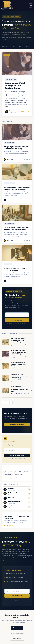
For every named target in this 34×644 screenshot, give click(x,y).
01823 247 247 (17, 638)
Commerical (27, 46)
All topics (12, 46)
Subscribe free (17, 320)
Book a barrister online (17, 424)
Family (19, 46)
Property (26, 471)
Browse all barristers (17, 633)
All (5, 471)
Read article (23, 111)
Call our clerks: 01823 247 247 (17, 429)
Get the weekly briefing (17, 455)
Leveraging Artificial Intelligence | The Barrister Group (15, 86)
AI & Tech (14, 478)
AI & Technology (11, 79)
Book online (17, 628)
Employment (8, 474)
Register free (7, 525)
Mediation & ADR (18, 474)
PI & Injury (7, 478)
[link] (7, 5)
